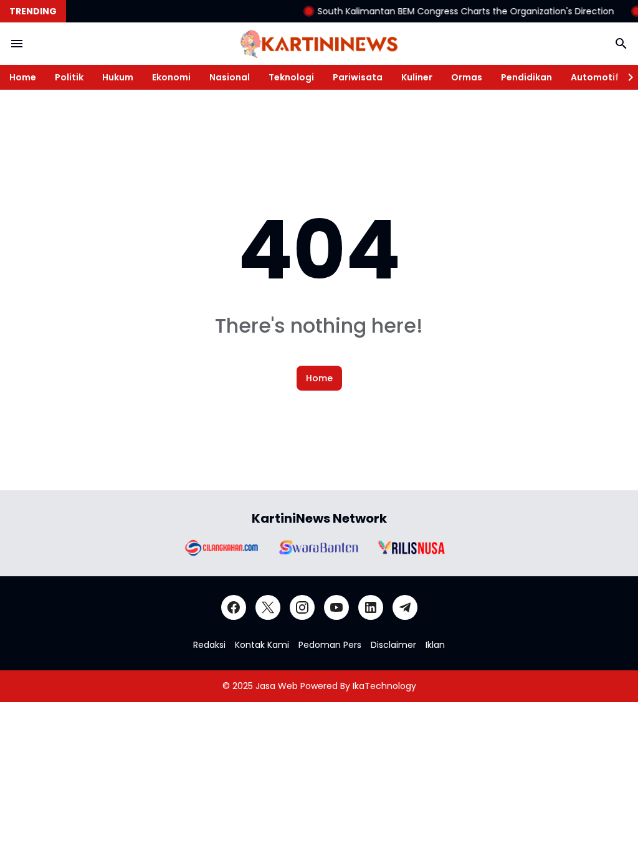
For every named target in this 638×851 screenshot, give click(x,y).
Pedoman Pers (329, 645)
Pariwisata (358, 77)
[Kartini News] (319, 43)
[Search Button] (621, 43)
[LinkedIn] (370, 607)
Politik (69, 77)
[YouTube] (336, 607)
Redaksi (209, 645)
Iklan (435, 645)
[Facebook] (233, 607)
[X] (267, 607)
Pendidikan (526, 77)
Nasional (229, 77)
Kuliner (416, 77)
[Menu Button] (16, 43)
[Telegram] (405, 607)
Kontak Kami (262, 645)
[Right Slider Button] (625, 77)
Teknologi (291, 77)
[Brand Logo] (220, 547)
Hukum (117, 77)
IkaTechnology (384, 686)
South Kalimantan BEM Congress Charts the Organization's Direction (456, 11)
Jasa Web (276, 686)
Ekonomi (171, 77)
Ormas (466, 77)
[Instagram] (302, 607)
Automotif (595, 77)
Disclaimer (393, 645)
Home (22, 77)
